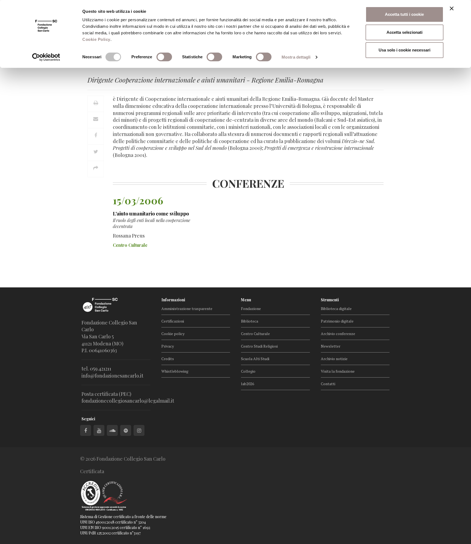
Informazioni (173, 299)
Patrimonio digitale (337, 321)
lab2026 (247, 383)
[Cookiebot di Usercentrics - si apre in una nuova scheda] (46, 57)
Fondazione (251, 308)
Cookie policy (173, 333)
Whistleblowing (174, 371)
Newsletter (330, 346)
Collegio (248, 371)
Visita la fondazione (338, 371)
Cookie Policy (96, 39)
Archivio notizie (334, 358)
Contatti (328, 383)
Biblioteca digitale (336, 308)
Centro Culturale (255, 333)
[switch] (164, 57)
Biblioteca (249, 321)
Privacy (167, 346)
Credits (167, 358)
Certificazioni (172, 321)
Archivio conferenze (338, 333)
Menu (246, 299)
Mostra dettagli (296, 57)
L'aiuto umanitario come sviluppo (151, 213)
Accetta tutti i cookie (404, 14)
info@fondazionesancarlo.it (112, 375)
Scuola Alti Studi (255, 358)
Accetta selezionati (404, 32)
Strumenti (330, 299)
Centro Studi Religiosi (259, 346)
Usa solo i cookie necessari (404, 50)
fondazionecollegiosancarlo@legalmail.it (127, 400)
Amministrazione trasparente (186, 308)
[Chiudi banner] (452, 8)
